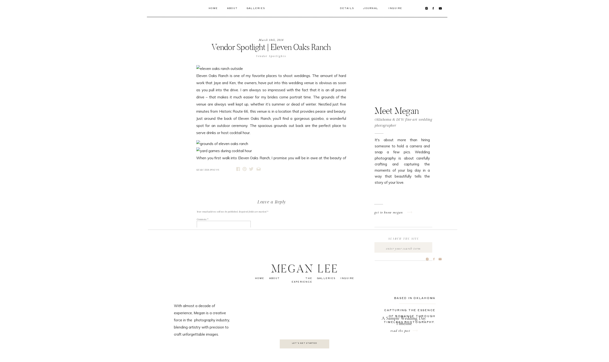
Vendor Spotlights (271, 56)
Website (201, 281)
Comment (202, 219)
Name (200, 258)
